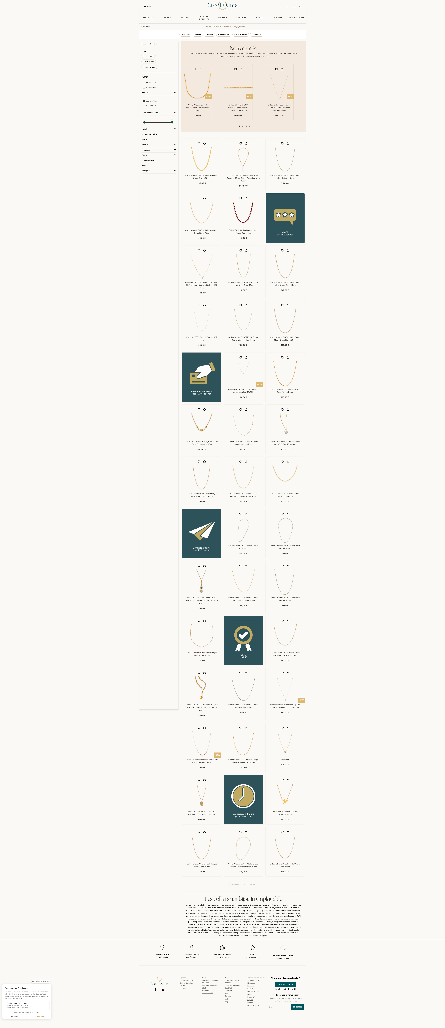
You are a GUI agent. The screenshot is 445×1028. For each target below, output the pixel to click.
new (208, 96)
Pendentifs (251, 997)
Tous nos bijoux (253, 980)
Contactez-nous (285, 984)
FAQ (226, 999)
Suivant (252, 884)
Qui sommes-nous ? (187, 980)
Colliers (217, 26)
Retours (227, 993)
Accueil (207, 26)
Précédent (235, 884)
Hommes (250, 986)
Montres (250, 1002)
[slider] (144, 122)
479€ (171, 120)
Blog (226, 1002)
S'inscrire (297, 1007)
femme (227, 26)
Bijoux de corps (253, 1005)
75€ (146, 120)
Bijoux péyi (251, 983)
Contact (228, 996)
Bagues (250, 1000)
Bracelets (250, 994)
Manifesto (183, 988)
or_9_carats (239, 26)
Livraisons (228, 990)
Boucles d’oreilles (253, 991)
